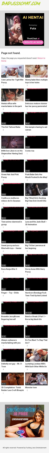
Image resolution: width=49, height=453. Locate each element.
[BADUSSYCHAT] (21, 4)
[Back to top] (44, 447)
